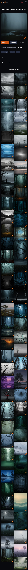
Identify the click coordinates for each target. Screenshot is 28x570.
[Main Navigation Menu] (25, 2)
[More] (20, 42)
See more (20, 47)
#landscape (5, 52)
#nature (12, 52)
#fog (18, 52)
